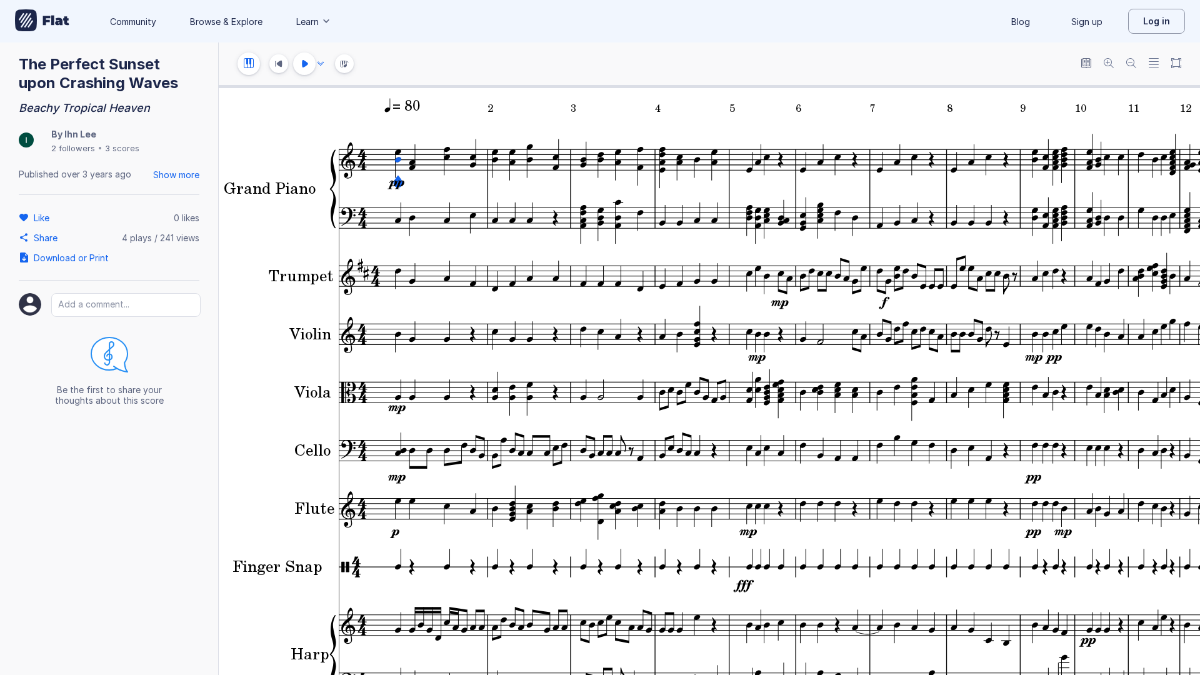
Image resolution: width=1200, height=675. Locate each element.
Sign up (1086, 21)
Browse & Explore (226, 21)
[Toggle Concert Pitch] (1086, 64)
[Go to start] (278, 63)
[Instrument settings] (249, 63)
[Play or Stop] (304, 63)
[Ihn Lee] (26, 140)
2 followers (73, 148)
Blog (1020, 21)
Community (133, 21)
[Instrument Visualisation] (344, 63)
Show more (176, 174)
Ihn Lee (80, 134)
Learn (307, 21)
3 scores (122, 148)
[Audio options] (321, 63)
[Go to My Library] (42, 21)
